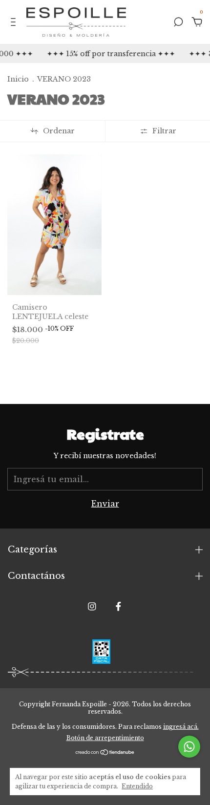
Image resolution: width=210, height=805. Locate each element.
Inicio (18, 79)
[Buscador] (178, 22)
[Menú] (14, 22)
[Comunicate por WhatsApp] (189, 747)
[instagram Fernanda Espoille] (92, 606)
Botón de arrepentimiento (105, 737)
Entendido (137, 786)
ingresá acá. (181, 726)
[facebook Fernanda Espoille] (118, 606)
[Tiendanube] (105, 753)
